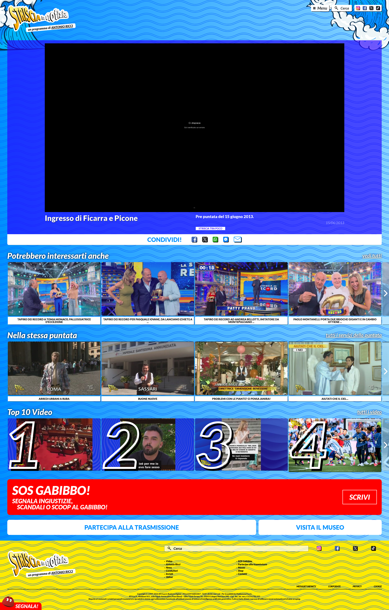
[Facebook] (365, 8)
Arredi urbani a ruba (54, 398)
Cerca (345, 8)
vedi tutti (372, 255)
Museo (241, 567)
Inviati (169, 573)
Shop (240, 570)
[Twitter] (371, 8)
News (169, 567)
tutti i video (369, 411)
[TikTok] (378, 8)
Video (169, 561)
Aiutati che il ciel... (335, 398)
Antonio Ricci (173, 564)
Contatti (242, 573)
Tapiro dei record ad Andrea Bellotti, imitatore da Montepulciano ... (241, 320)
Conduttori (172, 570)
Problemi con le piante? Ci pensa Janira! (241, 398)
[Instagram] (358, 8)
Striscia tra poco (210, 228)
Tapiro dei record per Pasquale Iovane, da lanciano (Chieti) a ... (147, 320)
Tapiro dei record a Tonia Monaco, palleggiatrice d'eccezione (54, 320)
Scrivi (359, 497)
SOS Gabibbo (245, 561)
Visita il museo (320, 527)
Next (385, 293)
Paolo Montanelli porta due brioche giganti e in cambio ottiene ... (335, 320)
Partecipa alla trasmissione (131, 527)
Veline (169, 576)
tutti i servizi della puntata (354, 335)
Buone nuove (147, 398)
